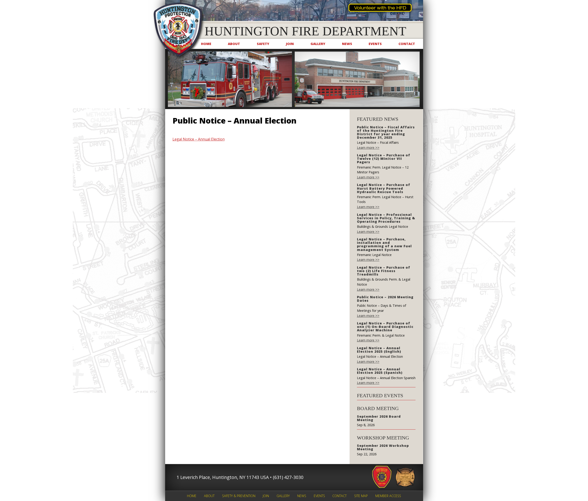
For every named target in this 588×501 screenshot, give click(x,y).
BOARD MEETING (378, 408)
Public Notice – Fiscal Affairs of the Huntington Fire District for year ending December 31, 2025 (386, 132)
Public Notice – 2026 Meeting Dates (385, 299)
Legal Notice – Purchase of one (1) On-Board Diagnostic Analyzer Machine (385, 326)
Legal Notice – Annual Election (198, 139)
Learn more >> (368, 147)
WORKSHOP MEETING (383, 438)
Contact (407, 44)
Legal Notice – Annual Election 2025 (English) (379, 350)
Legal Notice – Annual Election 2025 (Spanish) (379, 371)
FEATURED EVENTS (380, 395)
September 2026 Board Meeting (379, 418)
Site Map (361, 496)
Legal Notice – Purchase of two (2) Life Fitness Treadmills (383, 270)
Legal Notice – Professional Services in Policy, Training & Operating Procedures (386, 218)
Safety (263, 44)
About (234, 44)
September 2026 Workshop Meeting (383, 447)
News (347, 44)
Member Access (388, 496)
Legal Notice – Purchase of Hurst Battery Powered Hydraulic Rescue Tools (383, 188)
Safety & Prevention (238, 496)
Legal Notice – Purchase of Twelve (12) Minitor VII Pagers (383, 158)
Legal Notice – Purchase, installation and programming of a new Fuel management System (384, 244)
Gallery (318, 44)
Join (290, 44)
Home (206, 44)
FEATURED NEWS (377, 119)
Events (375, 44)
